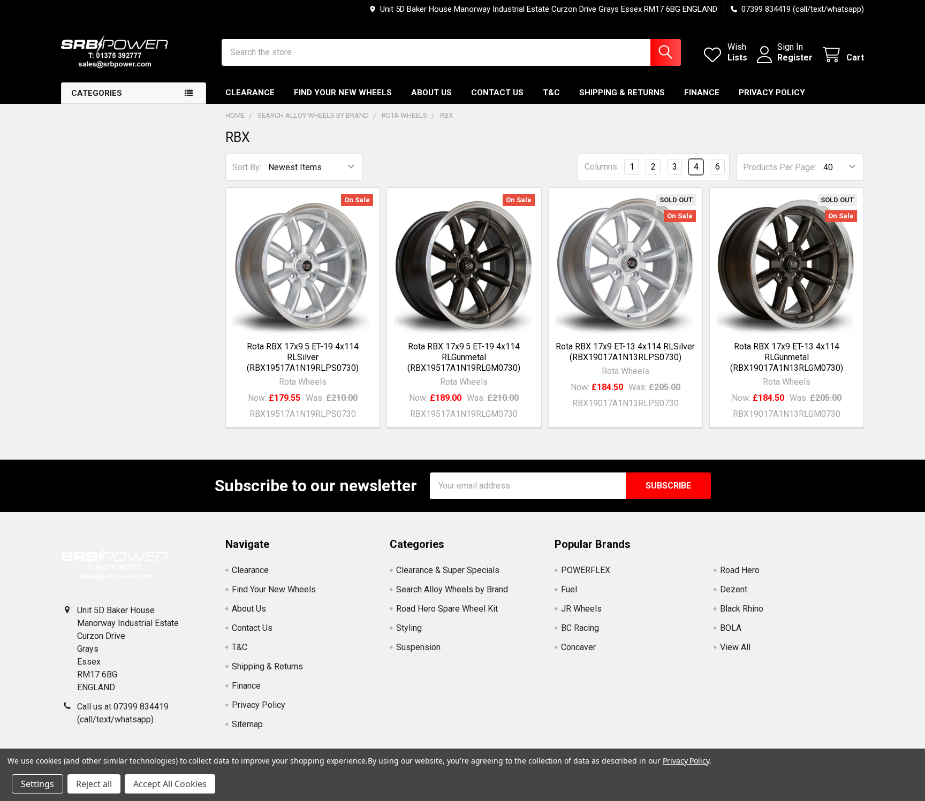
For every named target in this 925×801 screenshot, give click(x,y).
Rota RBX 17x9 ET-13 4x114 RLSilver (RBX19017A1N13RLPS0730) (625, 351)
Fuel (569, 589)
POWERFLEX (585, 570)
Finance (701, 92)
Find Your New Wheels (343, 92)
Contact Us (497, 92)
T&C (551, 92)
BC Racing (580, 628)
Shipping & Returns (622, 92)
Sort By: (246, 167)
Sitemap (247, 724)
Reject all (94, 784)
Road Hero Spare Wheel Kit (447, 609)
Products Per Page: (779, 167)
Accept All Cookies (170, 784)
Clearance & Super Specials (447, 570)
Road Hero (740, 570)
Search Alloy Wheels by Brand (452, 589)
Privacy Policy (772, 92)
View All (735, 647)
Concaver (578, 647)
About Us (431, 92)
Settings (37, 784)
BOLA (730, 628)
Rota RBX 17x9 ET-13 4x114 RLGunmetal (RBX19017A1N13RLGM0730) (786, 357)
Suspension (418, 647)
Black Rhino (741, 609)
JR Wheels (581, 609)
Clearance (250, 92)
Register (795, 57)
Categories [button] (96, 93)
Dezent (733, 589)
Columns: (602, 167)
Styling (409, 628)
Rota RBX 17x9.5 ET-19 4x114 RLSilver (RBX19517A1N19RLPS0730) (303, 357)
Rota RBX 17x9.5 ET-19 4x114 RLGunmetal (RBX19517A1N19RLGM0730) (463, 357)
